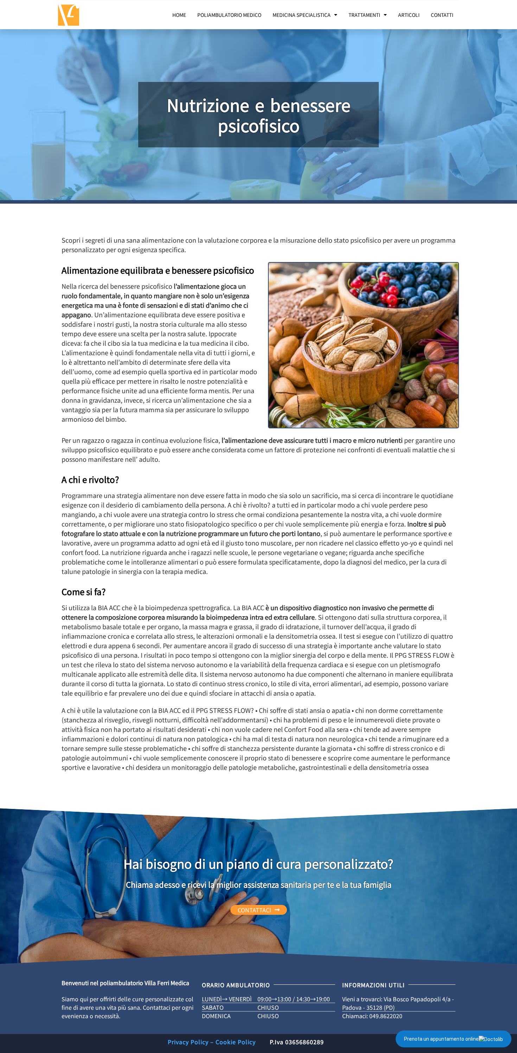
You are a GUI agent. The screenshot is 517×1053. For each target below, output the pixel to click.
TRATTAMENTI (364, 14)
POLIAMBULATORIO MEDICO (229, 14)
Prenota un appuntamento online (441, 1039)
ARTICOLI (409, 14)
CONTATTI (442, 14)
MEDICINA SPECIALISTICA (302, 14)
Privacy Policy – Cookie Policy (212, 1042)
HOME (179, 14)
